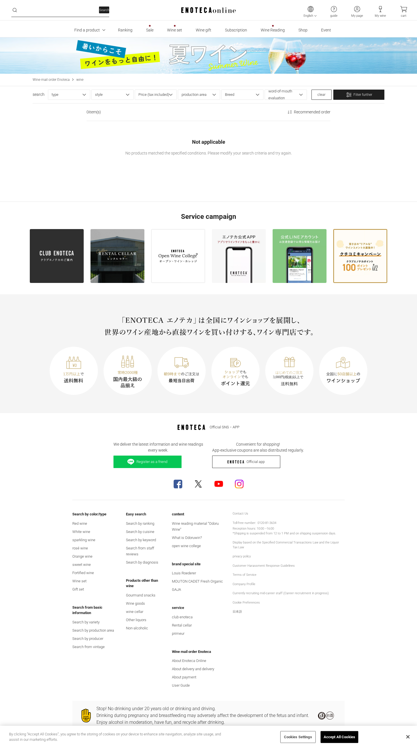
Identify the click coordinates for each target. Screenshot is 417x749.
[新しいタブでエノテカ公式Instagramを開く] (239, 483)
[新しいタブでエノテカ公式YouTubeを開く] (218, 483)
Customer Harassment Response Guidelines (264, 566)
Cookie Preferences (246, 602)
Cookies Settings (298, 737)
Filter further (362, 95)
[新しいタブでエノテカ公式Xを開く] (198, 483)
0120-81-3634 (267, 523)
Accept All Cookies (339, 737)
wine (79, 79)
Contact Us (240, 513)
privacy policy (242, 556)
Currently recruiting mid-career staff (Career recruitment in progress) (281, 593)
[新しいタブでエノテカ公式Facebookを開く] (177, 483)
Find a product (87, 30)
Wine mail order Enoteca (51, 79)
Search (104, 10)
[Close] (408, 737)
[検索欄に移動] (14, 10)
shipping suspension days (317, 533)
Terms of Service (244, 575)
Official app (256, 462)
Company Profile (244, 584)
